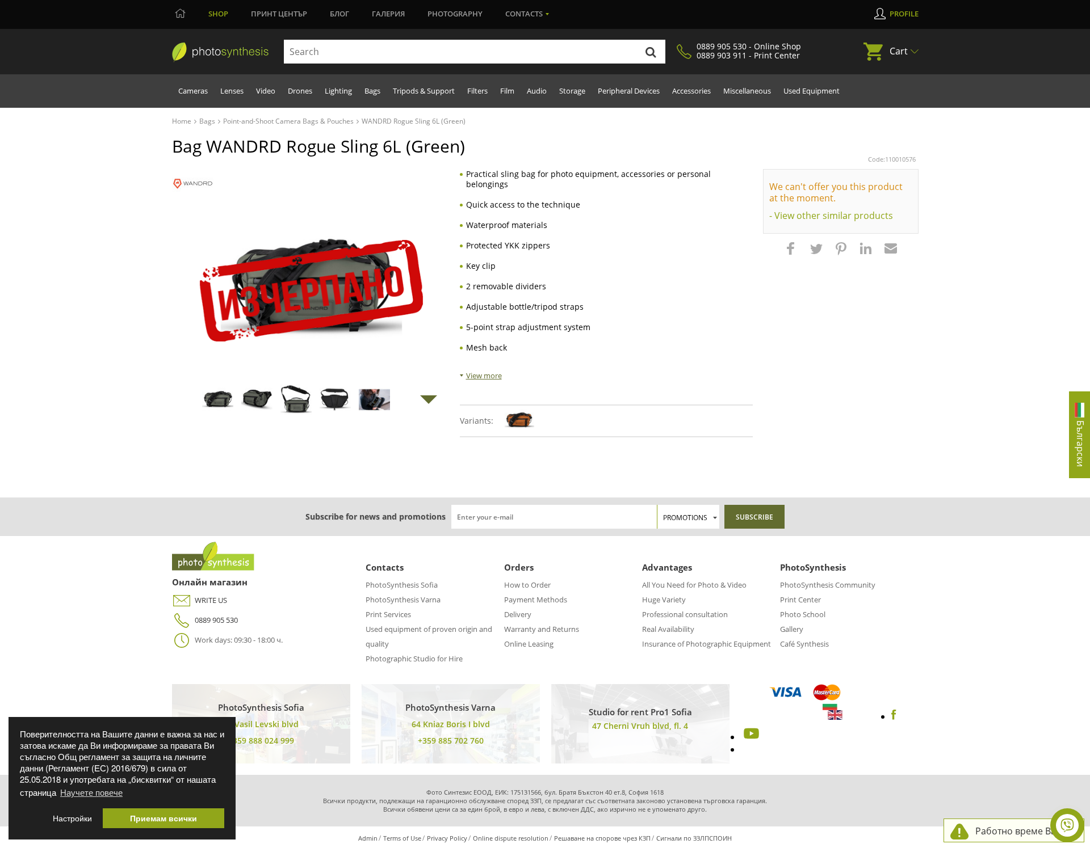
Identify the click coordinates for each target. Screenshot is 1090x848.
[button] (791, 254)
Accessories (691, 91)
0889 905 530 (216, 620)
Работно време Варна (1023, 831)
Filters (477, 91)
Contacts (524, 14)
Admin (368, 838)
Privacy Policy (447, 838)
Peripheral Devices (629, 91)
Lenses (232, 91)
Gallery (791, 629)
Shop (218, 14)
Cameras (193, 91)
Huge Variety (664, 599)
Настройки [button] (72, 818)
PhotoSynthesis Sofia (402, 585)
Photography (455, 14)
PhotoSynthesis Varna (403, 599)
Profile (904, 14)
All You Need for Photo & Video (694, 585)
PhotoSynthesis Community (827, 585)
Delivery (517, 614)
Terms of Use (402, 838)
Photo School (802, 614)
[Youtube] (750, 737)
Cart (899, 51)
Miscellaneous (747, 91)
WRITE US (211, 600)
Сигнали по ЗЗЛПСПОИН (694, 838)
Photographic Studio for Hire (414, 658)
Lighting (338, 91)
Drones (300, 91)
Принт (279, 14)
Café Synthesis (804, 644)
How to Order (527, 585)
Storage (572, 91)
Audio (537, 91)
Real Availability (668, 629)
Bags (372, 91)
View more (484, 375)
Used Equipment (811, 91)
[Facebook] (893, 716)
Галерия (388, 14)
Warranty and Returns (541, 629)
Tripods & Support (424, 91)
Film (507, 91)
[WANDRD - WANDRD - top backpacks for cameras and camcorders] (192, 183)
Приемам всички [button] (163, 818)
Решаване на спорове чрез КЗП (602, 838)
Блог (339, 14)
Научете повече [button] (91, 792)
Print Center (800, 599)
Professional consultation (685, 614)
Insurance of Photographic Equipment (706, 644)
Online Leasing (529, 644)
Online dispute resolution (510, 838)
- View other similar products (831, 215)
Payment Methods (535, 599)
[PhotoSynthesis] (220, 52)
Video (265, 91)
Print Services (388, 614)
